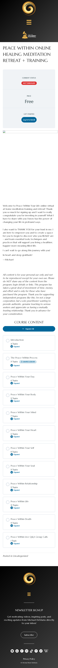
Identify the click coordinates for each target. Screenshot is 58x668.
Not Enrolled (29, 83)
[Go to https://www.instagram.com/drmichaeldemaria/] (26, 651)
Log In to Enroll (29, 120)
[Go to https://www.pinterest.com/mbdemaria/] (36, 651)
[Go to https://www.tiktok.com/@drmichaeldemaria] (31, 651)
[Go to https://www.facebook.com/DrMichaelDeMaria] (22, 651)
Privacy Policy (29, 659)
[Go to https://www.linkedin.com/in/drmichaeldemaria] (17, 651)
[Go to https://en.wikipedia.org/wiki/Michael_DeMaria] (45, 651)
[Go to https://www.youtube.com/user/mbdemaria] (12, 651)
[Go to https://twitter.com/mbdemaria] (41, 651)
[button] (29, 635)
